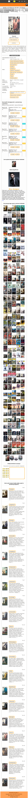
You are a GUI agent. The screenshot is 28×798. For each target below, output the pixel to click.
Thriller (11, 76)
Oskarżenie (12, 567)
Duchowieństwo (13, 64)
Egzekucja (12, 686)
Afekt (11, 671)
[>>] (3, 200)
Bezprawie (12, 778)
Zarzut (11, 732)
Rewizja (12, 520)
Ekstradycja (13, 642)
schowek (12, 120)
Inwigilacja (12, 551)
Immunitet (12, 536)
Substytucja (13, 762)
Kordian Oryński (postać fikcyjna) (16, 62)
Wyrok (11, 626)
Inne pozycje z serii (14, 97)
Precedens (12, 656)
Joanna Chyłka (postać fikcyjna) (16, 60)
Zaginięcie (12, 504)
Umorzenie (12, 612)
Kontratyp (12, 597)
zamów (17, 120)
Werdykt (12, 717)
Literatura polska (13, 78)
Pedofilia (12, 66)
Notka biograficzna (14, 39)
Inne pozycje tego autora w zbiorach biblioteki (17, 92)
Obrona (11, 747)
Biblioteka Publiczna (14, 8)
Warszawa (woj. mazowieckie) (16, 72)
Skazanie (12, 701)
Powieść (12, 74)
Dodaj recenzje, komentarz (15, 95)
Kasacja (12, 489)
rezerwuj (17, 126)
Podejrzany (12, 68)
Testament (12, 581)
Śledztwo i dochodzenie (14, 70)
